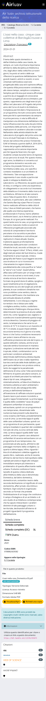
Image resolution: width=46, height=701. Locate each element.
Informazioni (11, 626)
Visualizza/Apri (13, 601)
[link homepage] (12, 4)
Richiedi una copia (33, 601)
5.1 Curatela (9, 27)
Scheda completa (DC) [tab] (17, 529)
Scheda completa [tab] (14, 524)
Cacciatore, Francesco (16, 44)
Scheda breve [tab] (12, 519)
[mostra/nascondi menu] (43, 4)
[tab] (34, 529)
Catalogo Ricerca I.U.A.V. (18, 25)
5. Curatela (36, 25)
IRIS (3, 25)
